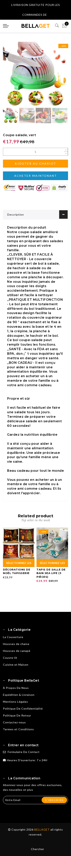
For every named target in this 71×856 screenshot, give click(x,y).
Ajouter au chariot (35, 163)
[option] (35, 74)
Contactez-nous (14, 722)
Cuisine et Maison (15, 664)
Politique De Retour (17, 715)
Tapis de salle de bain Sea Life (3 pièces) (51, 573)
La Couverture (13, 637)
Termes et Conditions (18, 729)
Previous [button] (10, 76)
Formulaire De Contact (24, 752)
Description (15, 214)
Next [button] (56, 76)
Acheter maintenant (35, 175)
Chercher (37, 849)
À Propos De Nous (16, 687)
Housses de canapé (16, 650)
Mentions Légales (15, 701)
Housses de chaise (16, 644)
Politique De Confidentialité (23, 708)
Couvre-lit (10, 657)
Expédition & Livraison (19, 694)
